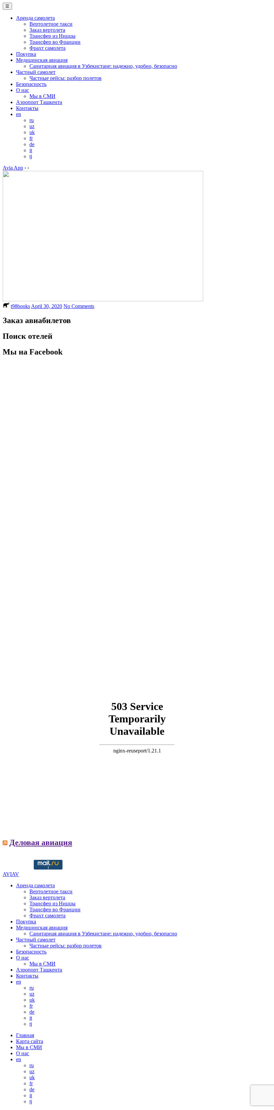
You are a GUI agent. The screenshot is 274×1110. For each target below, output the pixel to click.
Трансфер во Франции (55, 42)
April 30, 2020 (46, 306)
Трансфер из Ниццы (52, 36)
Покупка (26, 54)
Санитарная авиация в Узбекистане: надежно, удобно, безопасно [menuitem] (103, 933)
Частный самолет (35, 72)
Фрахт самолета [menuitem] (47, 915)
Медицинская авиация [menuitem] (41, 927)
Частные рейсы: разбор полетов (65, 78)
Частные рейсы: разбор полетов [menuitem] (65, 945)
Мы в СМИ (42, 96)
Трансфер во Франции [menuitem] (55, 909)
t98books (20, 306)
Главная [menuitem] (25, 1035)
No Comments (78, 306)
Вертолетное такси (51, 24)
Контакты (27, 108)
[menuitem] (18, 982)
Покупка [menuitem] (26, 921)
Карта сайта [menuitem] (29, 1041)
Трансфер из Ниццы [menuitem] (52, 903)
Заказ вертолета (47, 30)
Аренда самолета (35, 18)
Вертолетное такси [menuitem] (51, 891)
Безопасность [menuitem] (31, 951)
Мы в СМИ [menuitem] (42, 964)
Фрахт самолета (47, 48)
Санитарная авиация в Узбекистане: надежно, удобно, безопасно (103, 66)
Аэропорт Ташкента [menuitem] (39, 970)
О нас (22, 90)
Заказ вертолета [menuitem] (47, 897)
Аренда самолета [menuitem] (35, 885)
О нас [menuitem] (22, 958)
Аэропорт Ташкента (39, 102)
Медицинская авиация (41, 60)
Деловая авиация (40, 842)
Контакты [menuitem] (27, 976)
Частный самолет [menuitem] (35, 939)
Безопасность (31, 84)
